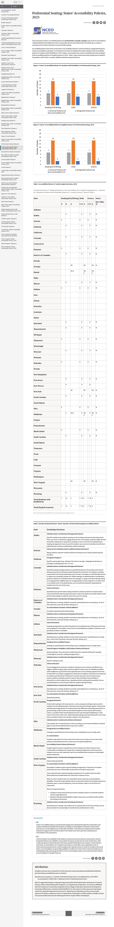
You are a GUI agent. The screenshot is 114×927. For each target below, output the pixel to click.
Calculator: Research (7, 30)
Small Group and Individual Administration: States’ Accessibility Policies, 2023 (11, 189)
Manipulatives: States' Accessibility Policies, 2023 (11, 109)
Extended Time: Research (8, 55)
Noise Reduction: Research (9, 128)
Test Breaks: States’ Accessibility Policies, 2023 (10, 230)
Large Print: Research (7, 89)
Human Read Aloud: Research (9, 82)
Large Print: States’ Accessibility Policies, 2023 (10, 93)
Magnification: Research (8, 97)
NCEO (15, 6)
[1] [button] (83, 43)
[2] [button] (48, 51)
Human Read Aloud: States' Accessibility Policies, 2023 (9, 85)
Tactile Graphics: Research (9, 219)
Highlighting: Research (8, 74)
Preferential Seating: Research (10, 144)
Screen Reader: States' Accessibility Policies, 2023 (11, 163)
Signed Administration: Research (10, 175)
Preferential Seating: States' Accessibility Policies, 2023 (9, 147)
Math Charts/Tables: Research (10, 113)
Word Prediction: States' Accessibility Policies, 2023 (8, 247)
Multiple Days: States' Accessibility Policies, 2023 (11, 124)
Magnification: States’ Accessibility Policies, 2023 (11, 101)
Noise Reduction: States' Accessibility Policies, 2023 (8, 132)
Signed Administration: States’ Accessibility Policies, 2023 (10, 179)
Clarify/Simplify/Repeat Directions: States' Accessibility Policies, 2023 (11, 43)
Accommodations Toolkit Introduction (8, 11)
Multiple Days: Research (8, 120)
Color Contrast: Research (8, 47)
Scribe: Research (6, 167)
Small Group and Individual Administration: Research (9, 183)
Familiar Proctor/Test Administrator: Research (8, 63)
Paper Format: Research (8, 136)
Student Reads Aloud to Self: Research (9, 214)
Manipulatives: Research (8, 105)
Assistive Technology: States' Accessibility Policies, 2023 (9, 18)
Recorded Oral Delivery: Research (10, 152)
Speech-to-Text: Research (8, 194)
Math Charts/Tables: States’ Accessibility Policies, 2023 (9, 116)
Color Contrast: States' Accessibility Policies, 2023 (11, 51)
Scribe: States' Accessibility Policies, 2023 (11, 171)
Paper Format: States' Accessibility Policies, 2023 (11, 140)
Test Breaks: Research (7, 226)
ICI (2, 6)
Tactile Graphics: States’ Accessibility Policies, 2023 (8, 222)
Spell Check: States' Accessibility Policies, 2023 (10, 205)
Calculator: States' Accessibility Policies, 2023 (10, 34)
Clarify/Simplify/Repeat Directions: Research (11, 39)
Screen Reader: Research (8, 159)
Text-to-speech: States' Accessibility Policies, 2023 (8, 239)
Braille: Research (6, 22)
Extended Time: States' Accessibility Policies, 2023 (11, 59)
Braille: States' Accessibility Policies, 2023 (11, 26)
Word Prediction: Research (9, 243)
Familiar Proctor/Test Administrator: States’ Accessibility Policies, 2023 (11, 69)
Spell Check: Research (7, 201)
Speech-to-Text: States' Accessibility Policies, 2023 (8, 197)
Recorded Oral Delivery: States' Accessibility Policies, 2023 (10, 155)
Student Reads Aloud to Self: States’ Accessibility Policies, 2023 (10, 210)
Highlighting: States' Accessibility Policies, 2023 (10, 77)
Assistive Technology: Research (10, 15)
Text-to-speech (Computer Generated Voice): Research (9, 235)
